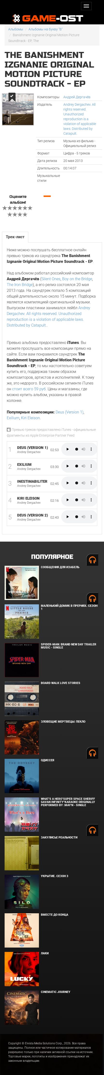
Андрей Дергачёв (76, 97)
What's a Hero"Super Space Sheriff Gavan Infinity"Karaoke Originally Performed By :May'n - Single (68, 802)
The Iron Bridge (20, 284)
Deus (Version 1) (69, 412)
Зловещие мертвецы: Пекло (63, 721)
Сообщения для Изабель (60, 567)
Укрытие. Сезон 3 (54, 876)
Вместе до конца (54, 914)
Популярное (52, 556)
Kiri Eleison (30, 418)
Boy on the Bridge (77, 279)
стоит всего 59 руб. (29, 389)
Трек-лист (15, 237)
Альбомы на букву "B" (46, 29)
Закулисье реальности (59, 837)
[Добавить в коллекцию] (11, 97)
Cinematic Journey (55, 992)
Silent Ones (50, 279)
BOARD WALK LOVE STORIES (60, 683)
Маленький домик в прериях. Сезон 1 (69, 607)
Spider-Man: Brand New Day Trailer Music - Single (68, 646)
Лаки (45, 953)
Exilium (13, 418)
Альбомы (15, 29)
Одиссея (47, 760)
